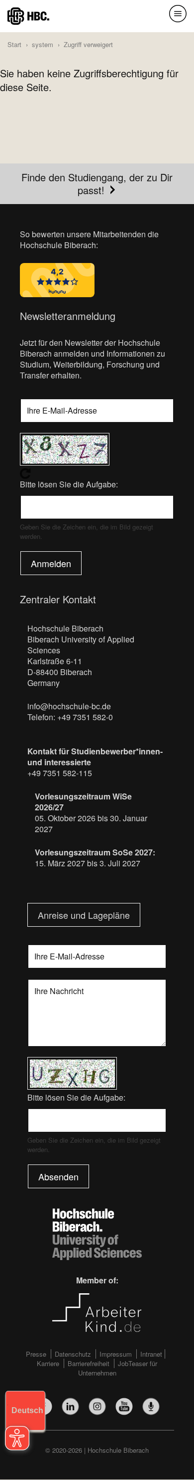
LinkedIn (70, 1406)
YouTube (124, 1406)
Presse (36, 1354)
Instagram (97, 1406)
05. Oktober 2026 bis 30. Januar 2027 (91, 823)
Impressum (115, 1354)
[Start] (28, 15)
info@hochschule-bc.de (69, 706)
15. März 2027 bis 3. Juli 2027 (87, 863)
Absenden (58, 1176)
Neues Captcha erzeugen (97, 473)
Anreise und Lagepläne (84, 914)
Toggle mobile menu (178, 13)
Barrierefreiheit (88, 1363)
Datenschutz (73, 1354)
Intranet (151, 1354)
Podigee (151, 1406)
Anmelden (51, 563)
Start (14, 44)
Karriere (48, 1363)
